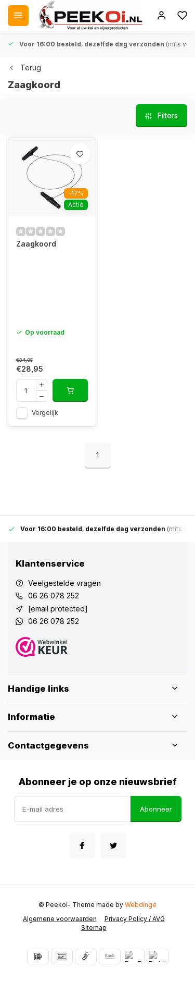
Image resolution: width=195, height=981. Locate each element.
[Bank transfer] (110, 956)
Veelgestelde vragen (64, 583)
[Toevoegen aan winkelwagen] (70, 390)
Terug (30, 67)
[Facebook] (82, 845)
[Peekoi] (90, 15)
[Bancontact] (62, 956)
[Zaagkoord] (52, 177)
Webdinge (141, 905)
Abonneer (156, 809)
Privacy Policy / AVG (135, 919)
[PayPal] (134, 956)
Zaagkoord (36, 243)
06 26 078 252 (53, 595)
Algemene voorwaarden (60, 919)
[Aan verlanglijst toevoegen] (80, 153)
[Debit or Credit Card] (157, 956)
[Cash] (86, 956)
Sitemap (94, 927)
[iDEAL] (38, 956)
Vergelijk (45, 412)
